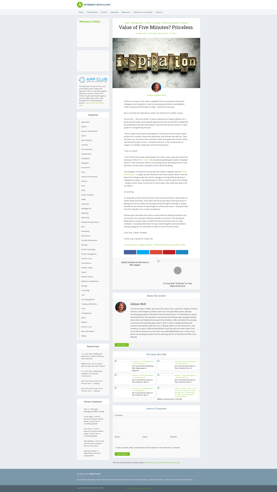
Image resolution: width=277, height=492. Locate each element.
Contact (158, 12)
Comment (119, 415)
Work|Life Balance (181, 397)
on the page (88, 417)
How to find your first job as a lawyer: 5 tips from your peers (94, 443)
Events (104, 12)
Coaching (114, 12)
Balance (177, 388)
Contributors (92, 12)
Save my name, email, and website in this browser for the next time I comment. (148, 447)
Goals (189, 388)
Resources (126, 12)
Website (173, 437)
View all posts (121, 345)
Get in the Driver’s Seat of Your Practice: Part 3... (142, 381)
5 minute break (131, 245)
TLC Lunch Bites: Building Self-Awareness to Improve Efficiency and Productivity (92, 356)
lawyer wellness (146, 245)
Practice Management (171, 23)
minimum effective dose (164, 245)
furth (85, 409)
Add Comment (163, 33)
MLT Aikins (144, 160)
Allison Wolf (142, 33)
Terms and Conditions (133, 488)
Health (127, 23)
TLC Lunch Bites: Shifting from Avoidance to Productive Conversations (91, 373)
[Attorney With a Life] (94, 5)
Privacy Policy (146, 488)
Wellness (184, 23)
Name (118, 437)
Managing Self (137, 23)
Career (183, 388)
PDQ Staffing (88, 441)
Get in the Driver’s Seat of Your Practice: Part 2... (185, 381)
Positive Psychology (152, 23)
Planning (177, 361)
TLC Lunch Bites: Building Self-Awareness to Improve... (142, 368)
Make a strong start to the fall (169, 399)
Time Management (139, 364)
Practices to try (190, 392)
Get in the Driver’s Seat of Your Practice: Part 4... (185, 367)
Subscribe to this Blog (143, 12)
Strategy (177, 394)
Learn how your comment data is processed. (162, 462)
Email (145, 437)
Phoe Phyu (87, 429)
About (81, 12)
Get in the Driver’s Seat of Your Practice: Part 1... (142, 394)
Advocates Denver (90, 451)
